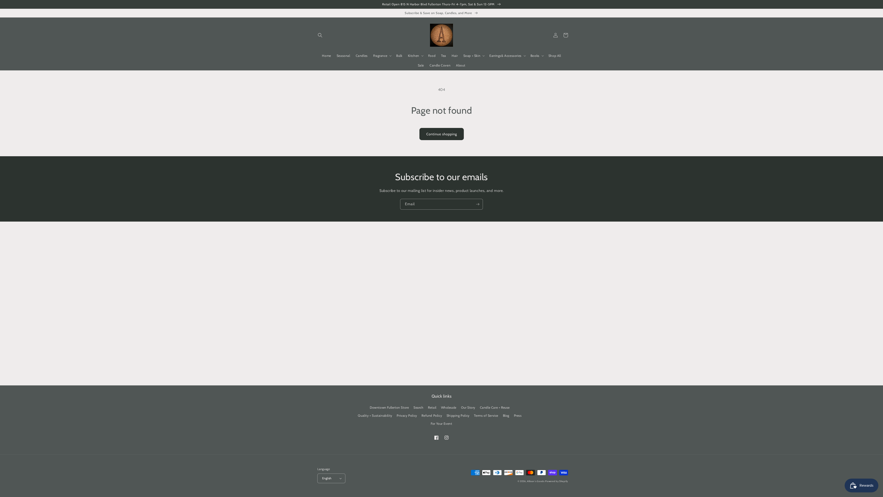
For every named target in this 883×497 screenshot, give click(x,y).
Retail (432, 407)
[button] (320, 35)
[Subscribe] (478, 204)
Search (418, 407)
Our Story (468, 407)
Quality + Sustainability (375, 415)
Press (518, 415)
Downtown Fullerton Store (389, 407)
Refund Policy (431, 415)
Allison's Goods (536, 481)
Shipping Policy (458, 415)
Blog (506, 415)
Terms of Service (486, 415)
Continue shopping (441, 134)
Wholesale (448, 407)
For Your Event (441, 424)
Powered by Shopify (556, 481)
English (327, 478)
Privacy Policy (407, 415)
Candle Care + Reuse (495, 407)
